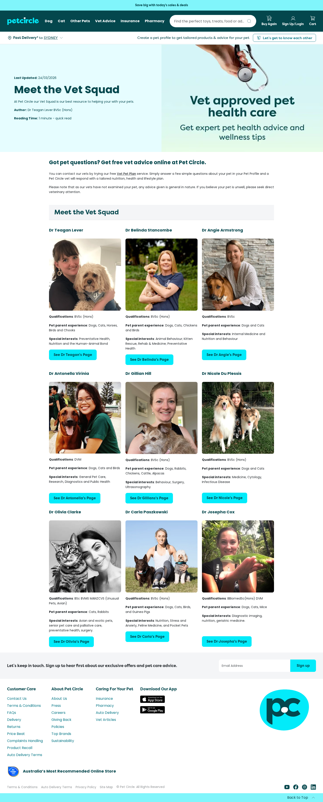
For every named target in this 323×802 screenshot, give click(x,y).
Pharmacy (105, 705)
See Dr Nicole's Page (225, 498)
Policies (57, 726)
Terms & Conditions (24, 705)
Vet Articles (106, 719)
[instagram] (304, 788)
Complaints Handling (25, 740)
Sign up (303, 665)
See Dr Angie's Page (224, 354)
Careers (58, 712)
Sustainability (62, 740)
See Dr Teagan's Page (73, 354)
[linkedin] (313, 788)
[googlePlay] (152, 712)
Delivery (14, 719)
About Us (59, 698)
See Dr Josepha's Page (227, 641)
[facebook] (295, 788)
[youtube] (287, 788)
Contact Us (17, 698)
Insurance (104, 698)
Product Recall (19, 747)
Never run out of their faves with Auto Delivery (161, 5)
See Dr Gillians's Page (149, 498)
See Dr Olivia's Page (71, 641)
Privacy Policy (86, 787)
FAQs (11, 712)
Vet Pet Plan (126, 173)
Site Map (106, 787)
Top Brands (61, 733)
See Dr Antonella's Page (75, 498)
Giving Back (61, 719)
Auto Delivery (107, 712)
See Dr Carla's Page (147, 636)
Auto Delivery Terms (24, 754)
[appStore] (152, 701)
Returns (13, 726)
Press (56, 705)
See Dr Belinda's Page (149, 359)
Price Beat (16, 733)
